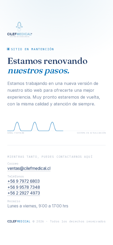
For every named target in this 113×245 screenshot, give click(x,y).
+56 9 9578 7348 (23, 187)
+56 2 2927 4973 (23, 193)
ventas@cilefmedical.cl (28, 168)
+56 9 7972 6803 (23, 181)
